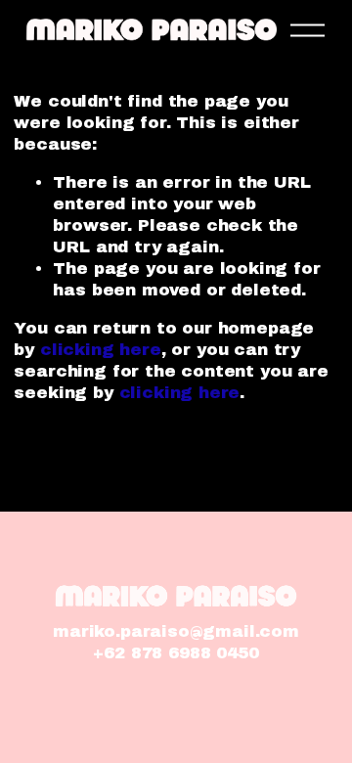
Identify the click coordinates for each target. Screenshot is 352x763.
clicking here (100, 349)
